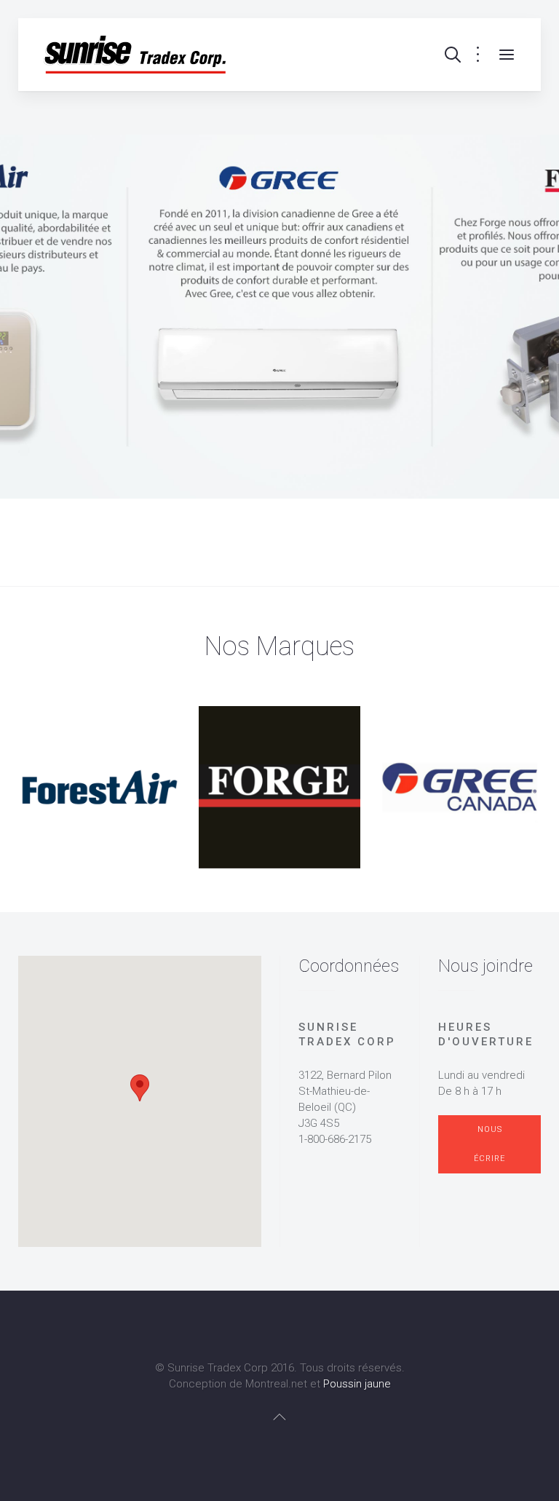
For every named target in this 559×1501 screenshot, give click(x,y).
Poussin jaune (357, 1383)
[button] (139, 1088)
